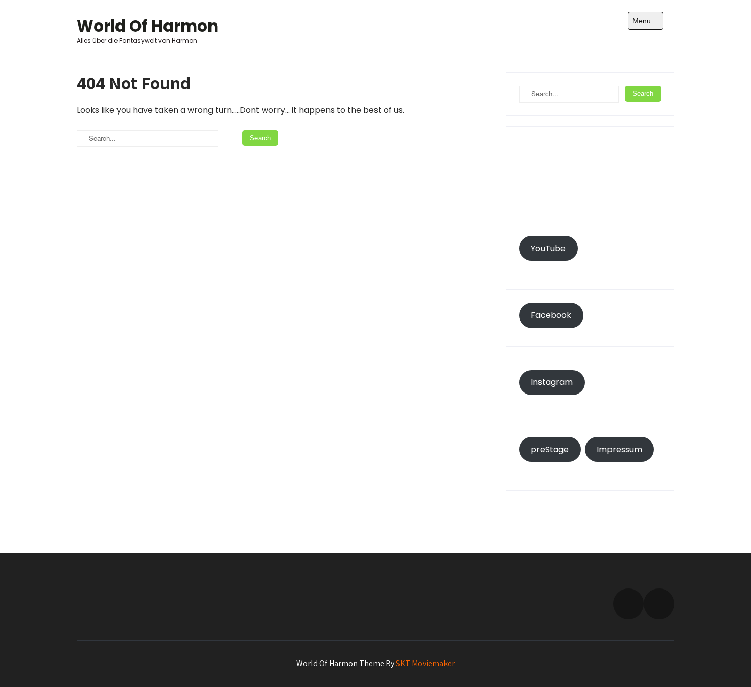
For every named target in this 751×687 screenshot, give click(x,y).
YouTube (548, 248)
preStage (550, 449)
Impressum (619, 449)
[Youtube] (659, 603)
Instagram (552, 382)
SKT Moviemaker (425, 663)
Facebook (551, 315)
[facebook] (628, 603)
